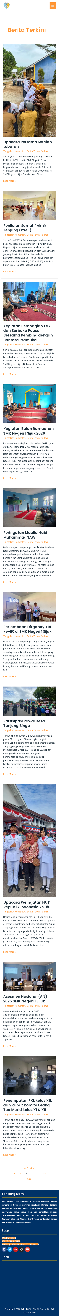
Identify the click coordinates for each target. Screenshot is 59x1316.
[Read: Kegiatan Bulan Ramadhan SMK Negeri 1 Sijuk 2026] (29, 403)
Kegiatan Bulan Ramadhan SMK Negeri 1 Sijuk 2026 (28, 431)
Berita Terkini (33, 151)
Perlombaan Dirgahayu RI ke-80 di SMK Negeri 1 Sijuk (27, 629)
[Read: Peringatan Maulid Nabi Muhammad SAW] (29, 507)
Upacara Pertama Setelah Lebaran (27, 144)
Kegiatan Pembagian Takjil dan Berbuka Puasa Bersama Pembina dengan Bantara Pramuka (28, 333)
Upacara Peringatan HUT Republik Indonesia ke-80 (26, 905)
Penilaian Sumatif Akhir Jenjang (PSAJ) (24, 228)
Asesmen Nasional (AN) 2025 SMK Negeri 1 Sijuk (25, 999)
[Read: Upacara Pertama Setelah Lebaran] (29, 90)
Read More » (9, 180)
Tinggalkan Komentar (14, 151)
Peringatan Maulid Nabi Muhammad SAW (25, 535)
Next (29, 1178)
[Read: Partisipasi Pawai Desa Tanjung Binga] (29, 700)
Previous (30, 1168)
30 (44, 1173)
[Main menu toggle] (53, 5)
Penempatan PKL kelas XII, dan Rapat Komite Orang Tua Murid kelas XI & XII (27, 1105)
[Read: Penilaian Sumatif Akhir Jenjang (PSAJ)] (29, 205)
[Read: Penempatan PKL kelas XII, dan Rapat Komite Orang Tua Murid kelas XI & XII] (29, 1075)
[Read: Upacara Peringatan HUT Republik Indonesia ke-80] (29, 840)
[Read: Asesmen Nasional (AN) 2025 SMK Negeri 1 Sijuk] (29, 976)
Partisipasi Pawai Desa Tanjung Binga (24, 723)
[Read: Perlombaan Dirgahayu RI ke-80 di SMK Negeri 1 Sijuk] (29, 606)
